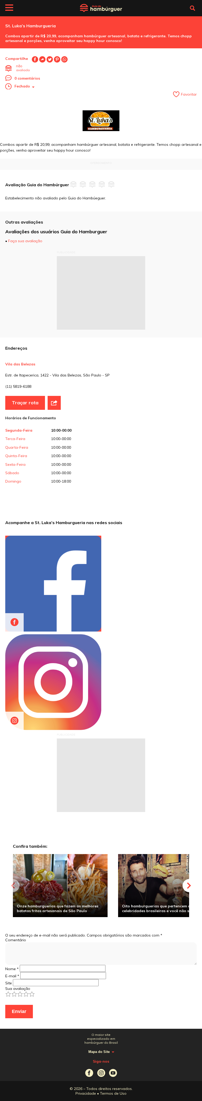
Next (189, 885)
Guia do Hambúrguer (101, 8)
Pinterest (57, 59)
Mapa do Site (99, 1052)
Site (8, 983)
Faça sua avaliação (25, 241)
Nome (12, 968)
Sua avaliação (17, 988)
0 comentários (27, 78)
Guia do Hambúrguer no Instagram (101, 1073)
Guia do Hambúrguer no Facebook (89, 1073)
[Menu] (9, 8)
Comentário (15, 940)
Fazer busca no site (192, 8)
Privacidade (85, 1093)
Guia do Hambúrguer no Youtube (113, 1073)
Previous (12, 885)
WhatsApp (64, 59)
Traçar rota (25, 403)
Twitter (50, 59)
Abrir (54, 403)
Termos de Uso (113, 1093)
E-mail (42, 59)
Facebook (35, 59)
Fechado (22, 86)
